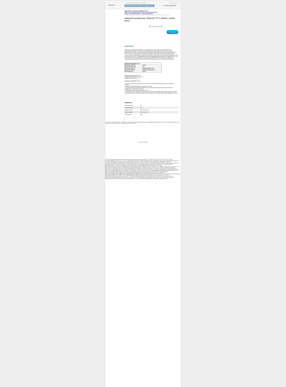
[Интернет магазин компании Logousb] (111, 5)
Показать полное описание (157, 172)
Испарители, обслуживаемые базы (136, 14)
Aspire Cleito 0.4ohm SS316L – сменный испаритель (138, 13)
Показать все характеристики (133, 171)
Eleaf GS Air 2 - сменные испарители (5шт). (136, 10)
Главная (126, 14)
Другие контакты (174, 2)
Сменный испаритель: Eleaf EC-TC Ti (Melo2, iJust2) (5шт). (157, 14)
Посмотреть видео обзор (157, 26)
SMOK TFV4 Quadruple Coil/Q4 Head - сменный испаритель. (141, 12)
